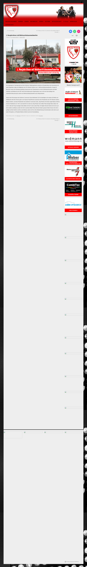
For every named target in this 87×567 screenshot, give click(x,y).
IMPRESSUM (73, 21)
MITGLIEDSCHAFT (57, 21)
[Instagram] (78, 31)
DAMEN (27, 21)
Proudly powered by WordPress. (72, 561)
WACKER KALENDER (11, 21)
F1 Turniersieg (10, 30)
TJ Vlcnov (65, 21)
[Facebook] (70, 31)
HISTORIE (47, 21)
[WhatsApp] (74, 31)
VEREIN (41, 21)
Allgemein (19, 115)
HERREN (20, 21)
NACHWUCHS (33, 21)
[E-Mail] (76, 35)
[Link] (72, 35)
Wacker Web (22, 37)
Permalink (41, 115)
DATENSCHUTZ (9, 24)
